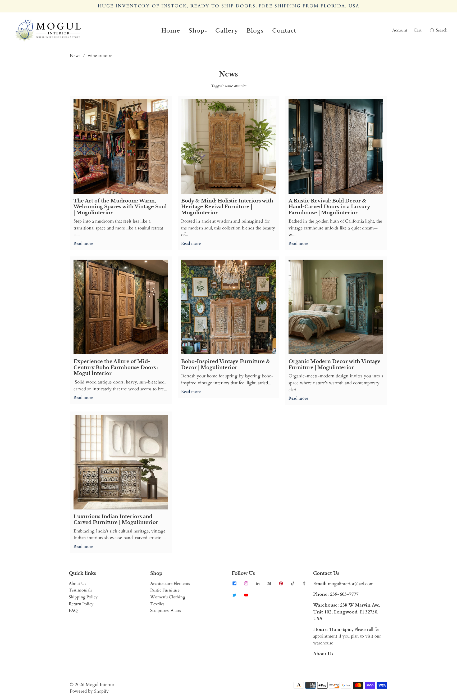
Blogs (255, 30)
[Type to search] (428, 30)
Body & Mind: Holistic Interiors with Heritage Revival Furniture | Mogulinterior (227, 207)
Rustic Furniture (165, 590)
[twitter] (234, 595)
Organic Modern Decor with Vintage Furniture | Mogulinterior (335, 365)
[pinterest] (281, 583)
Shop (196, 30)
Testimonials (80, 590)
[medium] (269, 583)
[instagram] (246, 583)
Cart (418, 30)
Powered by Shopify (89, 691)
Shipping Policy (83, 597)
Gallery (226, 30)
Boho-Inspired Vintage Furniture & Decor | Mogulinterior (225, 365)
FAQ (73, 610)
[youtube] (246, 595)
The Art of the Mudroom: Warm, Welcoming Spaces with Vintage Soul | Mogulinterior (120, 207)
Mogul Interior (100, 684)
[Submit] (431, 30)
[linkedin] (257, 583)
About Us (77, 583)
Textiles (157, 604)
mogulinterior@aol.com (350, 584)
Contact (284, 30)
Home (170, 30)
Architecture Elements (170, 583)
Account (399, 30)
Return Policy (81, 604)
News (75, 55)
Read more (83, 243)
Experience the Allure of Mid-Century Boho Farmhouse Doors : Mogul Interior (116, 367)
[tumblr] (304, 583)
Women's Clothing (167, 597)
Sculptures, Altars (165, 610)
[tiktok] (292, 583)
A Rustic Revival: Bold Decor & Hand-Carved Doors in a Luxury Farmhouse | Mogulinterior (329, 207)
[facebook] (234, 583)
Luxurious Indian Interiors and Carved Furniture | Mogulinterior (116, 520)
